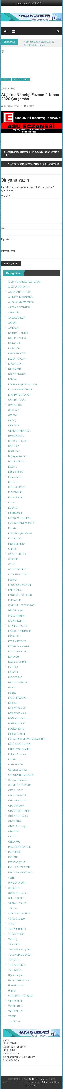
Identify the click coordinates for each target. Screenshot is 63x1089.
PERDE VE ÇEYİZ (16, 862)
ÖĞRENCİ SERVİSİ (17, 770)
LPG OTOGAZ (15, 677)
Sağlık (11, 877)
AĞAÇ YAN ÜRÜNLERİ (19, 287)
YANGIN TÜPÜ (15, 1006)
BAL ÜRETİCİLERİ (17, 338)
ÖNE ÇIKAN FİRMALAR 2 (20, 775)
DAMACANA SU (16, 436)
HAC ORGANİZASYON (19, 585)
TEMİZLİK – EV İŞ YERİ (19, 949)
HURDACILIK (14, 600)
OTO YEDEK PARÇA (18, 816)
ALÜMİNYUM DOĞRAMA (20, 297)
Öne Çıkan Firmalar (17, 780)
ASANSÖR (13, 312)
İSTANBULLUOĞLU (17, 626)
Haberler (6, 79)
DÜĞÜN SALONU (16, 461)
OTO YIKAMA (15, 821)
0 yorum (30, 106)
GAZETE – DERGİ (17, 554)
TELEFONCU (14, 944)
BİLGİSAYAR (14, 369)
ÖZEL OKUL (14, 841)
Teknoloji (12, 939)
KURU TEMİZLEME (17, 651)
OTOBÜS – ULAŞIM (17, 826)
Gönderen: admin (11, 106)
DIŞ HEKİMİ (14, 446)
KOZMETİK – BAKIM (18, 646)
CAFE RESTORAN (17, 400)
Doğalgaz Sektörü (17, 456)
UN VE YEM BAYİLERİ (19, 980)
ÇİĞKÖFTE (13, 425)
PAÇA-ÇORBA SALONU (19, 847)
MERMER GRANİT (17, 708)
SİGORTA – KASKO (17, 893)
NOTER (12, 759)
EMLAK (12, 502)
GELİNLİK (13, 559)
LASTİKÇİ (13, 667)
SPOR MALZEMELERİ (19, 913)
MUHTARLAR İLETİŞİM (19, 744)
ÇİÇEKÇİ (12, 420)
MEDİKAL (13, 703)
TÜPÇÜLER (13, 960)
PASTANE (13, 857)
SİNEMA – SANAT (17, 903)
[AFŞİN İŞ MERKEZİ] (5, 31)
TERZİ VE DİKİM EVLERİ (20, 954)
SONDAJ (12, 908)
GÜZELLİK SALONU (18, 574)
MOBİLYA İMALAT (17, 723)
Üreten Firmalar (16, 985)
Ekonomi (12, 482)
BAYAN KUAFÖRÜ (17, 353)
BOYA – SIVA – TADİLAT (20, 389)
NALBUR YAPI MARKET (20, 749)
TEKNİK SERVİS (16, 934)
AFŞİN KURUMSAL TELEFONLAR (24, 281)
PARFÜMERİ (14, 852)
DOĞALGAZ (14, 451)
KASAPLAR (14, 636)
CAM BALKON (15, 405)
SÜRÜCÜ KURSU (16, 919)
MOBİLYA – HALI (16, 718)
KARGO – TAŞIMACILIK (19, 631)
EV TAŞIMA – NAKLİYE (19, 518)
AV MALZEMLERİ (16, 317)
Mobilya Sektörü (16, 734)
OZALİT (12, 836)
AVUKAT (12, 323)
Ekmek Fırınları (15, 477)
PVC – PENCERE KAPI (19, 867)
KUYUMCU (13, 657)
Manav (11, 687)
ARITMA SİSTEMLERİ (19, 307)
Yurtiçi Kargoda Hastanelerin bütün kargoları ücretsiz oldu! (31, 153)
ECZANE (12, 466)
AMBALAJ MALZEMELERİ (21, 302)
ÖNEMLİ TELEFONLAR (19, 785)
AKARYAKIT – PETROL (19, 292)
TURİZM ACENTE (17, 965)
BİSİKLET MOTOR (17, 374)
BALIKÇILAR (14, 343)
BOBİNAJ (13, 379)
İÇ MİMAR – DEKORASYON (22, 605)
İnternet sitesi (8, 251)
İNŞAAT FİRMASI (16, 615)
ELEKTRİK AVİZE (16, 487)
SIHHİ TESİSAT (16, 898)
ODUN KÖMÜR (15, 764)
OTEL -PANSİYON (17, 800)
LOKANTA (13, 672)
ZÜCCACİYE (14, 1021)
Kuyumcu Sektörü (17, 662)
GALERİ (12, 549)
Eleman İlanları (15, 497)
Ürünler (12, 990)
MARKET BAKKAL (17, 698)
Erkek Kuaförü (15, 513)
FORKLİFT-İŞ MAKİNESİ (20, 533)
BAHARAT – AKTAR (18, 333)
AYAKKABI (13, 328)
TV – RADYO (14, 970)
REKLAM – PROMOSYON (21, 872)
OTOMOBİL (14, 831)
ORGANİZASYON (17, 795)
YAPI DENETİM (15, 1011)
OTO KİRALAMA (16, 806)
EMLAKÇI (12, 508)
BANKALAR (14, 348)
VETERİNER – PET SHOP (20, 996)
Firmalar (12, 528)
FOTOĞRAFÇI (15, 538)
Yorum (5, 196)
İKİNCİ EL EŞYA (15, 610)
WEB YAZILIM (15, 1001)
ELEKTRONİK (15, 492)
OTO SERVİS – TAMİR (19, 811)
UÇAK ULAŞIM (15, 975)
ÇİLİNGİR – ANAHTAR (19, 430)
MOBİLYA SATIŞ (16, 728)
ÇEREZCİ (12, 415)
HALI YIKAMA (15, 590)
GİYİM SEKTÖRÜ (16, 569)
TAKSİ (11, 924)
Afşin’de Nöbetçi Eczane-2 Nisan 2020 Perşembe (33, 164)
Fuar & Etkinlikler (16, 543)
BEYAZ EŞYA (14, 364)
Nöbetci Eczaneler (21, 79)
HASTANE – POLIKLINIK (20, 595)
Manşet (12, 692)
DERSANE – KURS (17, 441)
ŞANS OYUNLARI (16, 883)
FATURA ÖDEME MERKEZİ (21, 523)
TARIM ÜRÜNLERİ (17, 929)
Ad (3, 228)
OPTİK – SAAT (15, 790)
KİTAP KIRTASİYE (17, 641)
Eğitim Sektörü (15, 472)
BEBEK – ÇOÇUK (16, 359)
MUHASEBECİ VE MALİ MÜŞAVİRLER (26, 739)
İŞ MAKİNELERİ (16, 621)
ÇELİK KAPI (14, 410)
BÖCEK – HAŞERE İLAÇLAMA (22, 384)
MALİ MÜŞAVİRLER (17, 682)
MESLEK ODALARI (17, 713)
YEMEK (12, 1016)
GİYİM (11, 564)
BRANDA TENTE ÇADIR (20, 395)
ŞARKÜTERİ (14, 888)
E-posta (6, 239)
